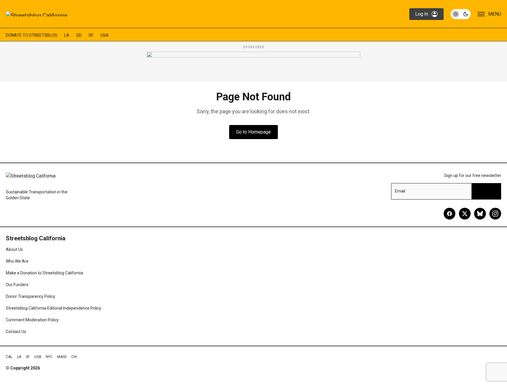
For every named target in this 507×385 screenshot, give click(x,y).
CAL (9, 357)
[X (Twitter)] (465, 213)
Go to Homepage (253, 132)
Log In (421, 14)
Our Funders (17, 284)
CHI (74, 357)
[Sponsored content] (253, 65)
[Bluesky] (480, 213)
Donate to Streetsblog (31, 35)
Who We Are (17, 261)
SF (91, 35)
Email (400, 191)
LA (66, 35)
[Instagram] (495, 213)
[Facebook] (449, 213)
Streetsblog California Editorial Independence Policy (53, 308)
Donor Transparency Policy (30, 296)
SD (79, 35)
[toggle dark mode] (461, 14)
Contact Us (16, 331)
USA (104, 35)
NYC (49, 357)
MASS (62, 357)
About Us (14, 249)
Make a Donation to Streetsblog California (44, 273)
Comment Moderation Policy (32, 320)
